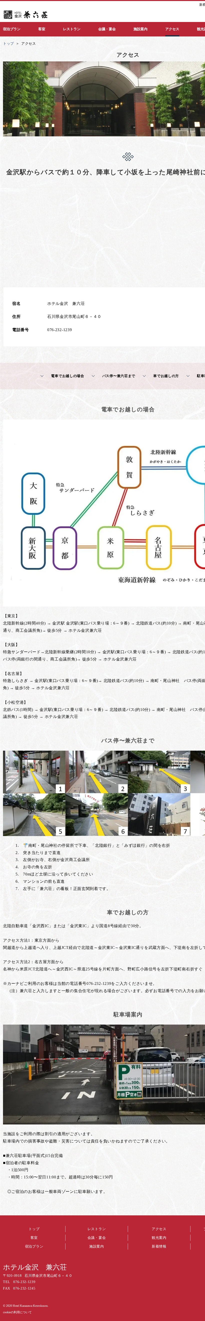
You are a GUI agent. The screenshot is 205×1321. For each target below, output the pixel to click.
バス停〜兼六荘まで (118, 376)
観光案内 (159, 1238)
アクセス (159, 1229)
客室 (34, 1238)
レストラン (97, 1229)
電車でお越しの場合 (67, 376)
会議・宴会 (97, 1238)
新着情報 (159, 1246)
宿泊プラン (34, 1246)
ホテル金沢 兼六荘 (35, 1267)
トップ (34, 1229)
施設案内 (96, 1246)
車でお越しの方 (166, 376)
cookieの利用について (17, 1312)
